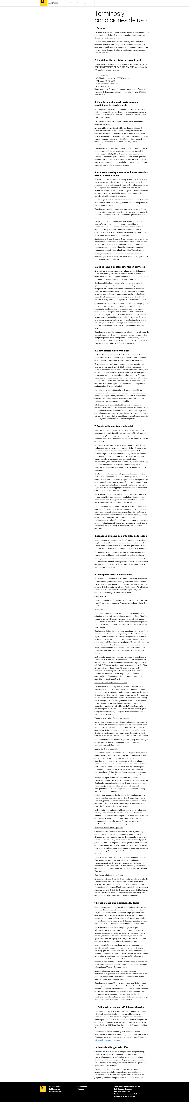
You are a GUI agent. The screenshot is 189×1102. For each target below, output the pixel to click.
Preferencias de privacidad (125, 1094)
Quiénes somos (55, 1087)
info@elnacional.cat (110, 83)
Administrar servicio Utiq (124, 1096)
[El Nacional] (43, 3)
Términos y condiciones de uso (127, 1087)
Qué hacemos (54, 1089)
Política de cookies (112, 1039)
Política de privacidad (123, 1089)
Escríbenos (82, 1087)
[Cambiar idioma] (84, 3)
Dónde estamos (55, 1091)
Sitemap (80, 1089)
